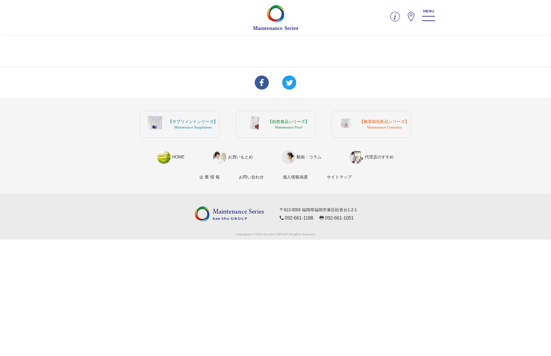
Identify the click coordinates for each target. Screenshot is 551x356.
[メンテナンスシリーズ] (275, 17)
